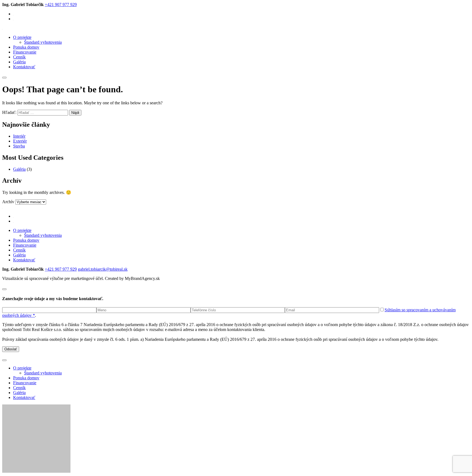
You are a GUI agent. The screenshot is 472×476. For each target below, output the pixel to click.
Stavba (19, 146)
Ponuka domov (26, 47)
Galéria (19, 62)
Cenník (19, 57)
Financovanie (24, 52)
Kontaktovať (24, 66)
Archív (8, 201)
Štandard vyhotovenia (43, 42)
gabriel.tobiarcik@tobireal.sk (103, 269)
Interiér (19, 136)
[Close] (4, 289)
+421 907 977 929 (61, 4)
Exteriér (20, 141)
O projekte (22, 37)
